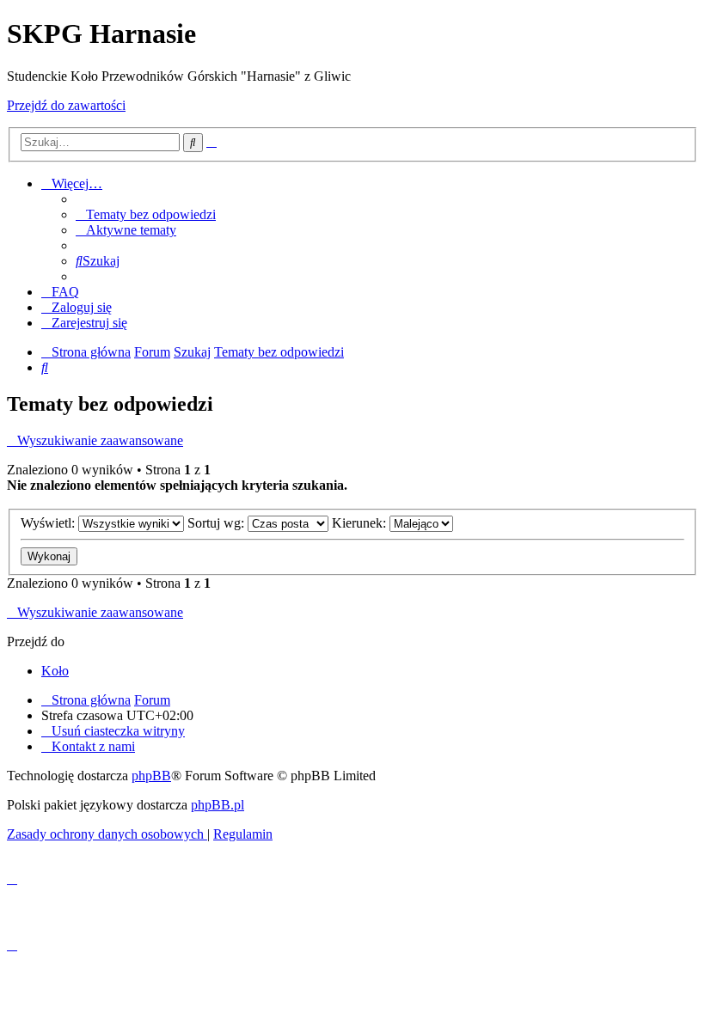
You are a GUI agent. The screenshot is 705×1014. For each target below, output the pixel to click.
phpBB (151, 775)
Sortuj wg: (217, 523)
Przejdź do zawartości (66, 105)
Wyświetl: (49, 523)
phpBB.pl (217, 804)
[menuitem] (146, 214)
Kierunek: (360, 523)
